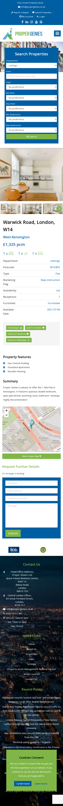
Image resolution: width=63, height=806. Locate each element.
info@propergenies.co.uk (32, 6)
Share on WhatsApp (17, 340)
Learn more (41, 783)
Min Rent (10, 93)
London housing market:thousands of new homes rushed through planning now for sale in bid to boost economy (31, 724)
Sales (31, 659)
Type (8, 82)
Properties (31, 654)
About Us (31, 649)
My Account (27, 16)
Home (31, 644)
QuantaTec (51, 791)
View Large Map (31, 456)
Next (57, 174)
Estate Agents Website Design (23, 791)
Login (42, 16)
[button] (31, 424)
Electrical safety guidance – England (31, 742)
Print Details (13, 327)
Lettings (31, 664)
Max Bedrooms (13, 125)
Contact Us (31, 679)
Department (12, 60)
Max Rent (10, 103)
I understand (23, 783)
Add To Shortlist (34, 327)
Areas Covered (31, 674)
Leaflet (41, 451)
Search (33, 136)
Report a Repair (21, 12)
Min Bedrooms (13, 114)
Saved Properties (43, 12)
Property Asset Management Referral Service (31, 669)
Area (8, 71)
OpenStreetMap (50, 451)
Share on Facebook (17, 333)
